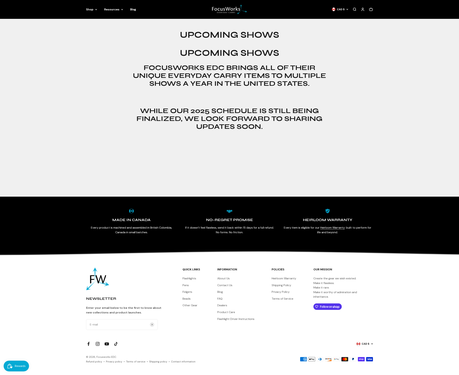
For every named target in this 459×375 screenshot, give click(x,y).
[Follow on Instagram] (97, 343)
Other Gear (190, 305)
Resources (111, 9)
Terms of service (135, 361)
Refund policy (94, 361)
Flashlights (189, 278)
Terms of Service (282, 299)
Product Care (226, 312)
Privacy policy (114, 361)
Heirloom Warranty (332, 227)
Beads (187, 299)
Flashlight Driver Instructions (235, 319)
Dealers (222, 305)
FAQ (220, 299)
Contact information (183, 361)
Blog (133, 9)
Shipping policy (158, 361)
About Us (223, 278)
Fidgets (187, 292)
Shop (89, 9)
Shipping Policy (281, 285)
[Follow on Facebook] (88, 343)
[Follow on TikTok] (115, 343)
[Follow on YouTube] (106, 343)
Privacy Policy (281, 292)
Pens (186, 285)
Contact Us (224, 285)
